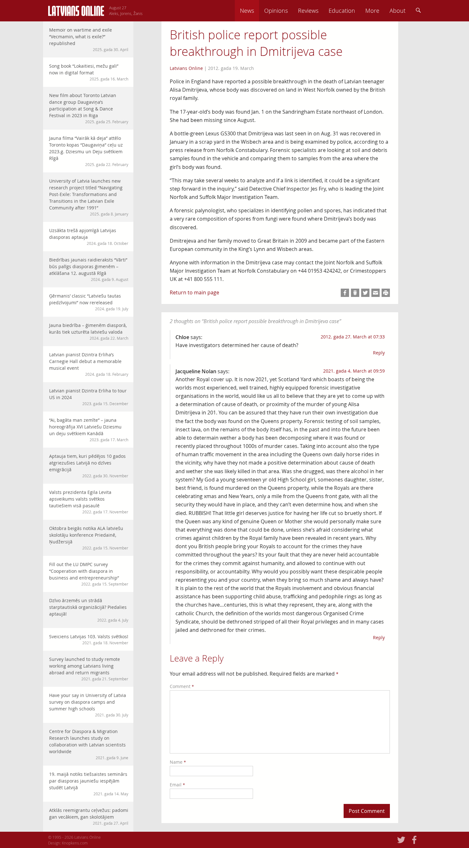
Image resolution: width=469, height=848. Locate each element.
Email (177, 785)
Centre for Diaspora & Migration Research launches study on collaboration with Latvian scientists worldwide (88, 744)
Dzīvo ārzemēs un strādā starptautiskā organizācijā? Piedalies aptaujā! (88, 610)
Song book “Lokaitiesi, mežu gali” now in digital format (88, 72)
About (398, 10)
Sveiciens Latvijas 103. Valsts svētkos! (88, 639)
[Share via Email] (375, 293)
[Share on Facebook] (345, 293)
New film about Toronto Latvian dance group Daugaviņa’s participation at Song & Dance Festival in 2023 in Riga (88, 108)
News (247, 10)
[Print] (386, 293)
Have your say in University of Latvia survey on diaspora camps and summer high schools (88, 704)
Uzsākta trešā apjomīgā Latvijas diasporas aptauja (88, 236)
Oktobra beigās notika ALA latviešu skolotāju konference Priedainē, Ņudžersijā (88, 537)
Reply (379, 353)
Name (178, 762)
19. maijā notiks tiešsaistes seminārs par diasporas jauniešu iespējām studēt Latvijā (88, 783)
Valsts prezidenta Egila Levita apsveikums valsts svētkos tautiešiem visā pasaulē (88, 501)
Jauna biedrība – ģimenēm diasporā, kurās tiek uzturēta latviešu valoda (88, 331)
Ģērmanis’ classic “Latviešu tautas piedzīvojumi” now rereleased (88, 302)
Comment (182, 686)
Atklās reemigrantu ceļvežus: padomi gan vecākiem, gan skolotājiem (88, 816)
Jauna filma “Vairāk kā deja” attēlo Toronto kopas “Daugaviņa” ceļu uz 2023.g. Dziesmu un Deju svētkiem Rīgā (88, 151)
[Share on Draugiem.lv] (355, 293)
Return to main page (194, 292)
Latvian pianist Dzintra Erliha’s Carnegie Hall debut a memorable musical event (88, 364)
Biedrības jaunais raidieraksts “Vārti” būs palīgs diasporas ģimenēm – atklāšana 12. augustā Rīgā (88, 269)
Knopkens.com (75, 842)
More (372, 10)
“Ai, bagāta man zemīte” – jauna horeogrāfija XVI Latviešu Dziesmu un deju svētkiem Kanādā (88, 429)
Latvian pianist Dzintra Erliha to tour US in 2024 (88, 397)
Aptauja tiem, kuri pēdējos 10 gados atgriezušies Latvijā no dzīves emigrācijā (88, 465)
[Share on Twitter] (365, 293)
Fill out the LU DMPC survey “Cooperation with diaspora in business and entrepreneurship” (88, 574)
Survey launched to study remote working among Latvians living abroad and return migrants (88, 668)
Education (342, 10)
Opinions (276, 10)
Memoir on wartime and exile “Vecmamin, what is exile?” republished (88, 39)
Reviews (308, 10)
